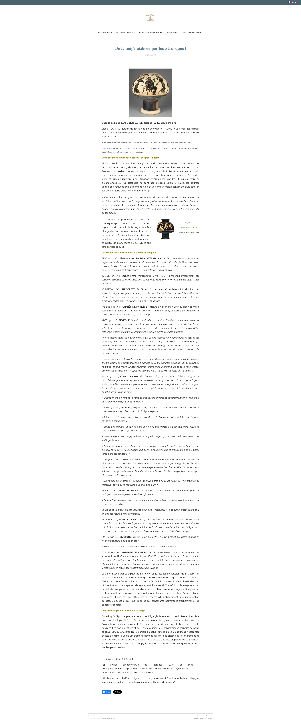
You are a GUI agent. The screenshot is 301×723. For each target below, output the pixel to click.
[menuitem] (106, 32)
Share (107, 692)
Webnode (209, 716)
